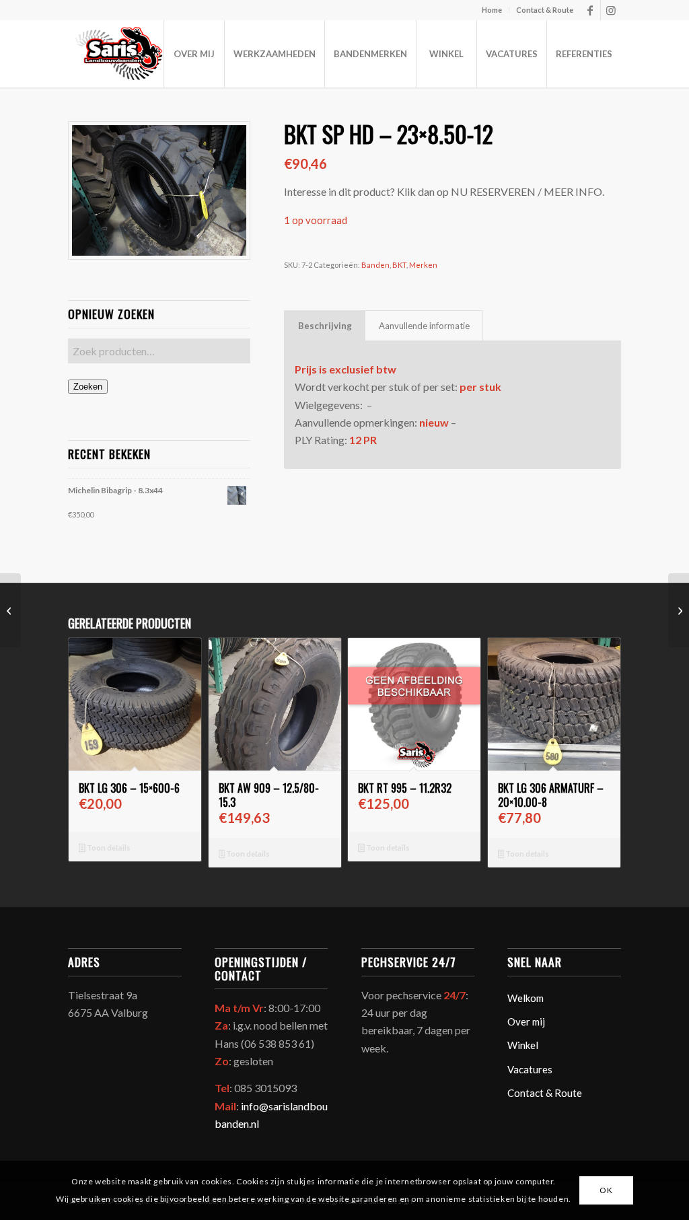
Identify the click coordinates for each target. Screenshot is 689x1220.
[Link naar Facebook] (590, 10)
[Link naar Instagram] (611, 10)
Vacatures (529, 1069)
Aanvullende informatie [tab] (424, 325)
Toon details (108, 847)
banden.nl (237, 1123)
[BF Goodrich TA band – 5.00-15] (10, 610)
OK (606, 1190)
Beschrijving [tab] (325, 325)
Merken (423, 264)
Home (492, 9)
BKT (399, 264)
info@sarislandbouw (288, 1106)
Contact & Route (544, 9)
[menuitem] (492, 10)
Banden (375, 264)
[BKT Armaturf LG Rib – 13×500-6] (678, 610)
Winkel (522, 1045)
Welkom (525, 998)
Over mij (526, 1021)
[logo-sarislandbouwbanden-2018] (117, 53)
